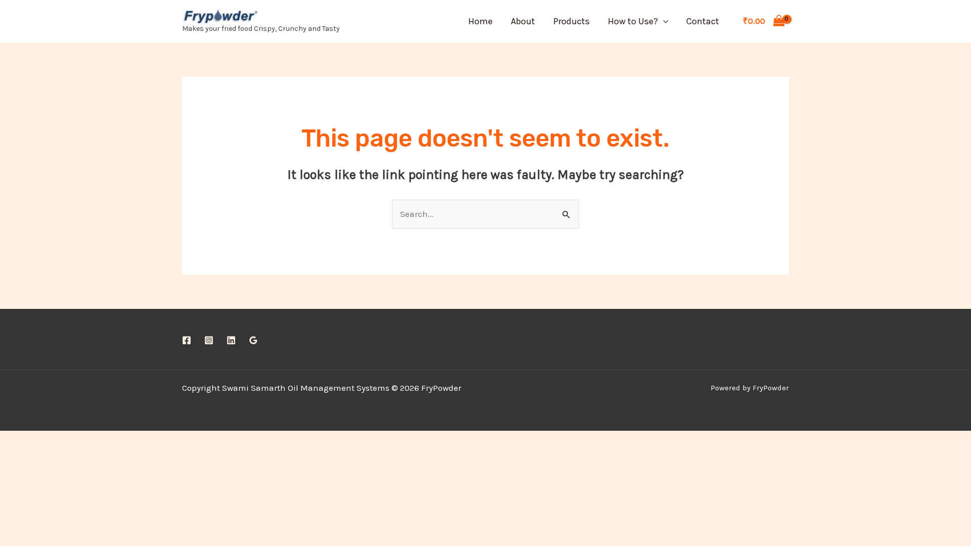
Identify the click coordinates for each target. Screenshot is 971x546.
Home (480, 21)
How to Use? (633, 21)
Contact (702, 21)
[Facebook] (186, 340)
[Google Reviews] (253, 340)
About (523, 21)
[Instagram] (208, 340)
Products (571, 21)
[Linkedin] (231, 340)
